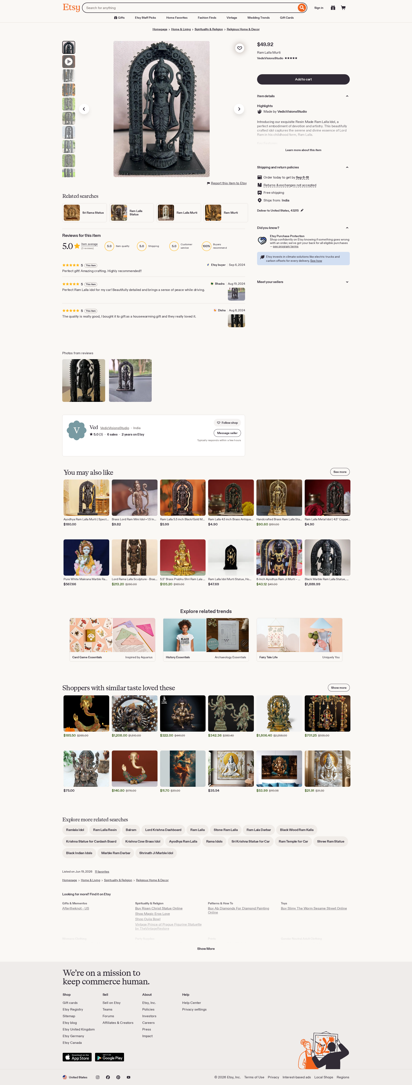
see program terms (285, 246)
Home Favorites (177, 17)
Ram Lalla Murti (269, 52)
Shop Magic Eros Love (152, 914)
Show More (206, 949)
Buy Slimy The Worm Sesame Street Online (314, 908)
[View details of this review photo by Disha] (236, 320)
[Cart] (343, 8)
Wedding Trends (258, 17)
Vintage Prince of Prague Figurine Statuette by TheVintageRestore (168, 926)
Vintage (232, 17)
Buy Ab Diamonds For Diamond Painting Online (238, 910)
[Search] (302, 8)
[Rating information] (91, 434)
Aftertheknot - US (75, 908)
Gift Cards (287, 17)
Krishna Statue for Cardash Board (93, 843)
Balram (133, 831)
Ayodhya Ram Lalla (185, 843)
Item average (89, 244)
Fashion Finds (207, 17)
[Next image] (239, 109)
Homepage (160, 29)
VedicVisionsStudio (270, 58)
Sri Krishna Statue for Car (253, 843)
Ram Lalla (199, 831)
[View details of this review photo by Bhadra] (236, 294)
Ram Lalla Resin (107, 831)
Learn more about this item (303, 150)
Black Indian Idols (81, 854)
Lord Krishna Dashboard (165, 831)
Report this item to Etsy (229, 183)
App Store (77, 1057)
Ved (93, 427)
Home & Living (181, 29)
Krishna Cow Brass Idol (144, 843)
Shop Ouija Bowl (148, 919)
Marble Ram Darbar (117, 854)
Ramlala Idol (77, 831)
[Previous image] (84, 109)
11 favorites (102, 871)
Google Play (109, 1057)
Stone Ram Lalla (228, 831)
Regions (343, 1077)
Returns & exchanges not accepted (290, 185)
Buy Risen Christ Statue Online (159, 908)
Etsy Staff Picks (145, 17)
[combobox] (189, 8)
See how (316, 260)
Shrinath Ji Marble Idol (158, 854)
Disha (222, 310)
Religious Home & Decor (243, 29)
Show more (339, 687)
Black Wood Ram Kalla (298, 831)
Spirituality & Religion (209, 29)
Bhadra (219, 283)
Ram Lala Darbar (261, 831)
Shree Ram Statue (332, 843)
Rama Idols (216, 843)
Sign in (318, 7)
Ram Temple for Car (295, 843)
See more (340, 472)
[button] (227, 433)
